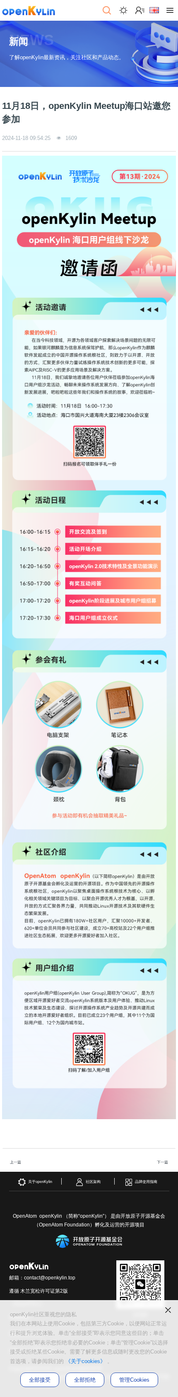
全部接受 (40, 1380)
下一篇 (162, 1162)
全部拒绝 (85, 1380)
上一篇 (15, 1162)
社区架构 (93, 1182)
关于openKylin (40, 1182)
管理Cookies (134, 1380)
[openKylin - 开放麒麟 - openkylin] (28, 10)
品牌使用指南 (146, 1182)
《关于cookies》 (85, 1361)
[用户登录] (140, 10)
